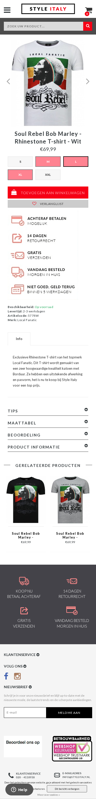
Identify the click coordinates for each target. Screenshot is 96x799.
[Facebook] (6, 677)
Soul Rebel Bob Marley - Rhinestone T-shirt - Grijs (70, 536)
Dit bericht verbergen (67, 788)
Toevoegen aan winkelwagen (52, 193)
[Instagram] (17, 677)
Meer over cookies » (48, 794)
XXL (48, 175)
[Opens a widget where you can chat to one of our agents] (19, 790)
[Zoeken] (87, 26)
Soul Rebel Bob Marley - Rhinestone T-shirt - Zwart (26, 536)
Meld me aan (69, 713)
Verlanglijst (51, 204)
